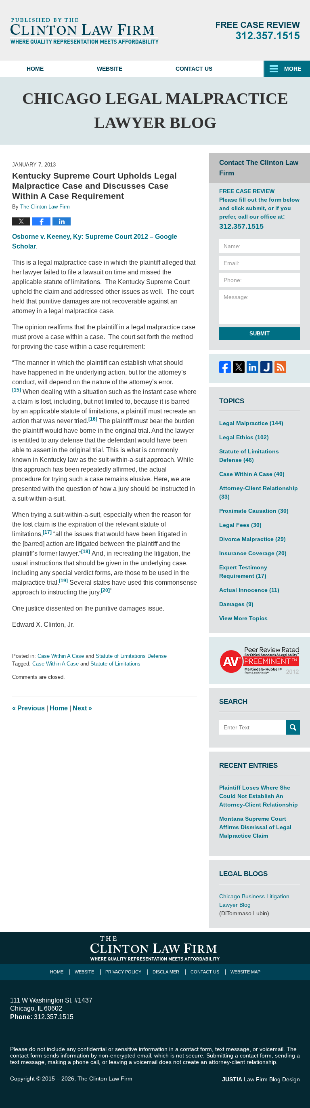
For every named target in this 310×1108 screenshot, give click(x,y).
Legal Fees (240, 525)
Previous (28, 708)
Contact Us (194, 68)
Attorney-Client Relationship (258, 492)
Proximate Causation (254, 511)
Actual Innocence (249, 590)
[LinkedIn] (253, 367)
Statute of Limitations (115, 664)
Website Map (245, 971)
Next (82, 708)
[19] (63, 580)
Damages (236, 604)
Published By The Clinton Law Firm (258, 30)
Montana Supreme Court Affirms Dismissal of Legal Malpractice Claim (255, 827)
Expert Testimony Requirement (243, 571)
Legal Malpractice (251, 423)
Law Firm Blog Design (261, 1079)
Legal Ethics (244, 437)
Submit (259, 334)
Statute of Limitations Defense (131, 656)
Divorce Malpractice (252, 539)
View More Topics (243, 618)
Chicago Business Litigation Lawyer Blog (254, 900)
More (292, 68)
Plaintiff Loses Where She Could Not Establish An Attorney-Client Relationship (258, 796)
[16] (92, 419)
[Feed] (280, 367)
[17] (47, 532)
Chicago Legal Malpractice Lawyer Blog (84, 31)
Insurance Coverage (253, 553)
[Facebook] (225, 367)
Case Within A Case (61, 656)
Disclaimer (166, 971)
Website (109, 68)
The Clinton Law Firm (105, 1078)
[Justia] (266, 367)
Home (35, 68)
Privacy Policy (123, 971)
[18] (85, 551)
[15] (16, 390)
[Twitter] (238, 367)
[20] (105, 590)
